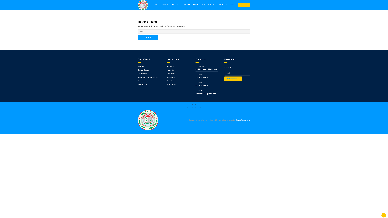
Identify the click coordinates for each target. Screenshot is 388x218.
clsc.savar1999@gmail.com (206, 94)
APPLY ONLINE (244, 5)
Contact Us (222, 5)
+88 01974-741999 (202, 85)
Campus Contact (143, 70)
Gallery (211, 5)
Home (157, 5)
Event (203, 5)
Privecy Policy (142, 84)
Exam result (170, 74)
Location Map (142, 74)
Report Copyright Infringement (148, 77)
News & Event (171, 84)
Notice (195, 5)
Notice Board (171, 81)
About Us (165, 5)
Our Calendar (171, 77)
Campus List (142, 81)
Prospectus (170, 70)
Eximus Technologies (243, 120)
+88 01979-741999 (202, 77)
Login (232, 5)
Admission (186, 5)
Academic (174, 5)
